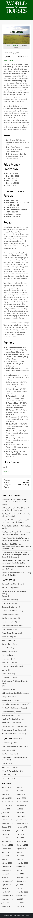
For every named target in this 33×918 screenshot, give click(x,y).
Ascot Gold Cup (7, 662)
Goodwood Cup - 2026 (10, 754)
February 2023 (7, 863)
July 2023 (19, 852)
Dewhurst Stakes (7, 715)
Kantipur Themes (24, 915)
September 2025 (22, 805)
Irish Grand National (9, 622)
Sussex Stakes (6, 674)
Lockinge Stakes (7, 651)
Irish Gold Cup (7, 587)
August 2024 (6, 831)
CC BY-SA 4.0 (15, 45)
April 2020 (20, 903)
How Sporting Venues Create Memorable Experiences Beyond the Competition (16, 533)
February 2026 (7, 798)
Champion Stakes (8, 712)
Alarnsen (8, 45)
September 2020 (7, 899)
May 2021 (5, 888)
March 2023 (20, 859)
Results (6, 471)
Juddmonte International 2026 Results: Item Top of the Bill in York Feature (16, 509)
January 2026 (21, 798)
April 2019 (20, 906)
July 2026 (19, 787)
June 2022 (20, 870)
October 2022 (21, 867)
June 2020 (5, 903)
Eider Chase (6, 603)
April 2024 (5, 838)
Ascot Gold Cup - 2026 (10, 767)
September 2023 (22, 848)
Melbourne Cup (7, 723)
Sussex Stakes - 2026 (9, 750)
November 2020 (7, 895)
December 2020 (22, 892)
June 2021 (19, 885)
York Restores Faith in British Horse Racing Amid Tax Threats (16, 568)
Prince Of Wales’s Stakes (10, 666)
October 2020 (21, 895)
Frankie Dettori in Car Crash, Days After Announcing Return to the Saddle (15, 562)
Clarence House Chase (9, 584)
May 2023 (20, 856)
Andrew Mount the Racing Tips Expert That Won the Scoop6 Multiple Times (16, 521)
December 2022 (22, 863)
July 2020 (19, 899)
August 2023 (6, 852)
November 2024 (22, 823)
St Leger (4, 697)
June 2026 (5, 791)
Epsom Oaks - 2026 (8, 778)
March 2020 (6, 906)
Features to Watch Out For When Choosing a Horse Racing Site (16, 574)
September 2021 (7, 885)
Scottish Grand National (10, 625)
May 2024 (20, 834)
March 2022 (6, 877)
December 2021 (22, 877)
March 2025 (20, 816)
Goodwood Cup (7, 677)
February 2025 (7, 820)
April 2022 (20, 874)
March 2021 (6, 892)
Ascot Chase (6, 600)
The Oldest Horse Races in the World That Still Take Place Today (16, 515)
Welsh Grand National (9, 734)
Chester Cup (6, 648)
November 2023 (22, 845)
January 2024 (21, 841)
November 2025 (22, 802)
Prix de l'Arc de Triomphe (11, 708)
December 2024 (7, 823)
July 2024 (19, 831)
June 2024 (5, 834)
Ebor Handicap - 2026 (9, 743)
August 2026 (6, 787)
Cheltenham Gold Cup (9, 611)
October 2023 (7, 848)
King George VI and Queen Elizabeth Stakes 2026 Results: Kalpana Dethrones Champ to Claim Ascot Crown (15, 554)
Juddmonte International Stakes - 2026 (14, 746)
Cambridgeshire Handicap (11, 704)
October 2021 (21, 881)
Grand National (7, 629)
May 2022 (5, 874)
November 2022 (7, 867)
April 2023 (5, 859)
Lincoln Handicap (8, 618)
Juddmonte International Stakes (12, 693)
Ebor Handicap (7, 689)
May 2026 (20, 791)
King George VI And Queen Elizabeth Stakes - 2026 (14, 758)
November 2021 (7, 881)
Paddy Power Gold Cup (10, 726)
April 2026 (5, 794)
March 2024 (20, 838)
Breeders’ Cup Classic (9, 719)
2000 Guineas (7, 637)
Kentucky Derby (7, 644)
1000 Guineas (8, 60)
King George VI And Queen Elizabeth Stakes (14, 682)
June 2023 (5, 856)
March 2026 (20, 794)
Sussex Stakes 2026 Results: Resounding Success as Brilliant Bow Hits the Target (15, 539)
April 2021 (20, 888)
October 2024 (7, 827)
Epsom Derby (6, 655)
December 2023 (7, 845)
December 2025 (7, 802)
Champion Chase (7, 614)
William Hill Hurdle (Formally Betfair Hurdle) (14, 592)
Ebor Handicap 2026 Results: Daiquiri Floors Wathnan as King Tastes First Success (15, 501)
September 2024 (22, 827)
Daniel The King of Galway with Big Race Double (16, 527)
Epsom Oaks (6, 659)
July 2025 (19, 809)
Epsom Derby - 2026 (9, 775)
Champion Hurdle (8, 607)
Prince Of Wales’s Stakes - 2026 (12, 771)
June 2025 (5, 812)
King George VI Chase (9, 730)
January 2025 (21, 820)
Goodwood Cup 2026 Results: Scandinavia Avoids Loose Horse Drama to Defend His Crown (16, 546)
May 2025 (20, 812)
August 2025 (6, 809)
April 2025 (5, 816)
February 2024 (7, 841)
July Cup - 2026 (7, 763)
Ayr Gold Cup (6, 700)
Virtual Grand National (9, 633)
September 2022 (7, 870)
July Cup (4, 670)
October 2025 (7, 805)
